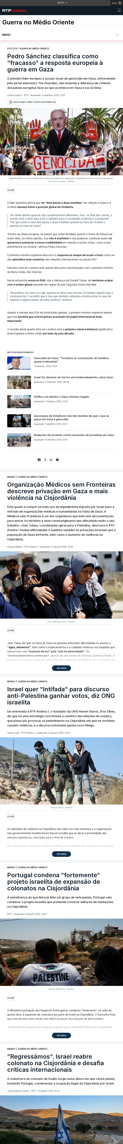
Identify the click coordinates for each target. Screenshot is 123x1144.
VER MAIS (61, 668)
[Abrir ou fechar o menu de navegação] (118, 10)
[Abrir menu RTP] (61, 3)
